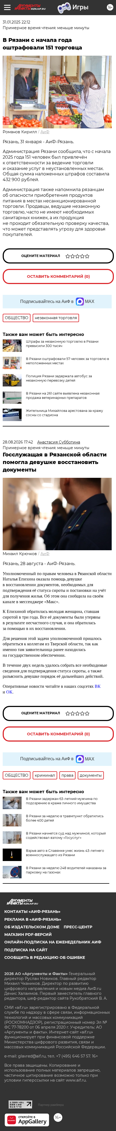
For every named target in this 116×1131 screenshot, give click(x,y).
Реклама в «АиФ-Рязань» (32, 919)
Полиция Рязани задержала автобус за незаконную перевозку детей (59, 378)
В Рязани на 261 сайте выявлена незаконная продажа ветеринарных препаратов (63, 395)
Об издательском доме (31, 927)
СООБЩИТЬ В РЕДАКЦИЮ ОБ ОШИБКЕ (44, 957)
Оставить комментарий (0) (58, 276)
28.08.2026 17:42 (18, 442)
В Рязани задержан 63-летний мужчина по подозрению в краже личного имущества (62, 801)
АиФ (44, 131)
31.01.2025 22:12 (16, 22)
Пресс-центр (78, 927)
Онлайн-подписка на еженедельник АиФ (52, 942)
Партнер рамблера (51, 1104)
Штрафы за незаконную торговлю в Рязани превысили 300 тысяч (62, 343)
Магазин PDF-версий (28, 934)
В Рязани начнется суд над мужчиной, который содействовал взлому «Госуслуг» (66, 835)
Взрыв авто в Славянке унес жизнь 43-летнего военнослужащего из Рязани (65, 853)
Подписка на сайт (25, 949)
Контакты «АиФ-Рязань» (32, 911)
